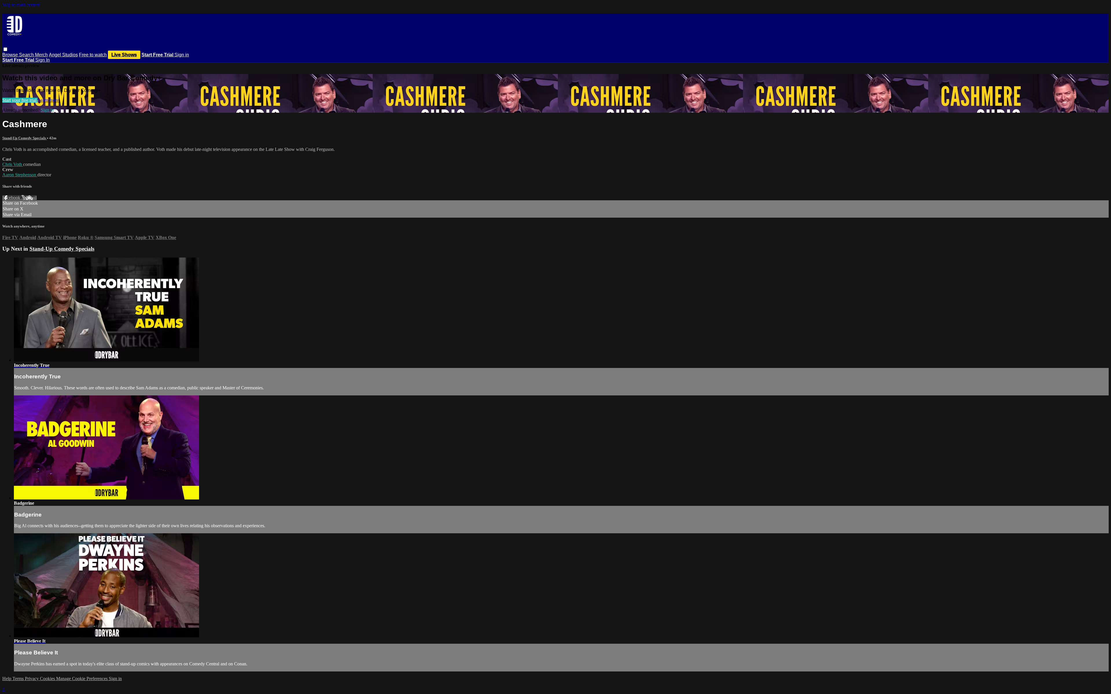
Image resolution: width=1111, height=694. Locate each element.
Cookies (48, 678)
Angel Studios (63, 54)
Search (27, 54)
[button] (5, 49)
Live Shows (124, 54)
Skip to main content (21, 4)
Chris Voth (12, 164)
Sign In (42, 60)
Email (31, 197)
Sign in (181, 54)
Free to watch (93, 54)
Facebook (11, 197)
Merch (41, 54)
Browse (10, 54)
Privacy (32, 678)
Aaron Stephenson (19, 174)
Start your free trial (20, 100)
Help (7, 678)
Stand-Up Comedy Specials (24, 138)
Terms (18, 678)
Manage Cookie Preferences (82, 678)
